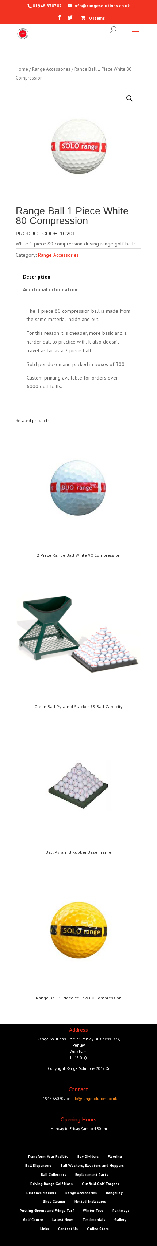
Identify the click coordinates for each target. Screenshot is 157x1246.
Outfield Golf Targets (100, 1183)
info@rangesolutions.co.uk (94, 1098)
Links (44, 1228)
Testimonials (94, 1219)
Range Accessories (51, 69)
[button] (129, 98)
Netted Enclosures (90, 1201)
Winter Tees (93, 1210)
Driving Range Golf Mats (51, 1183)
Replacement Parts (91, 1174)
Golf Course (33, 1219)
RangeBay (114, 1192)
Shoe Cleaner (54, 1201)
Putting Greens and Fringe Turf (47, 1210)
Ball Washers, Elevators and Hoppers (92, 1165)
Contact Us (68, 1228)
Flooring (115, 1156)
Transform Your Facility (47, 1156)
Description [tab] (36, 276)
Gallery (120, 1219)
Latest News (62, 1219)
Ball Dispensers (38, 1165)
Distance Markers (41, 1192)
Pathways (120, 1210)
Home (22, 69)
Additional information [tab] (50, 289)
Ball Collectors (53, 1174)
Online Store (98, 1228)
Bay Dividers (88, 1156)
